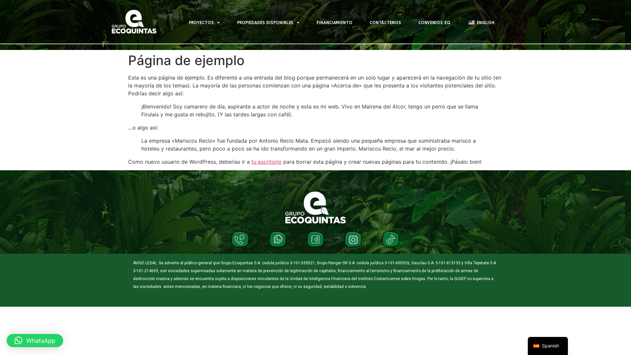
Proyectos (201, 22)
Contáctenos (385, 22)
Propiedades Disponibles (265, 22)
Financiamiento (335, 22)
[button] (35, 340)
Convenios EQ (434, 22)
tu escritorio (266, 161)
